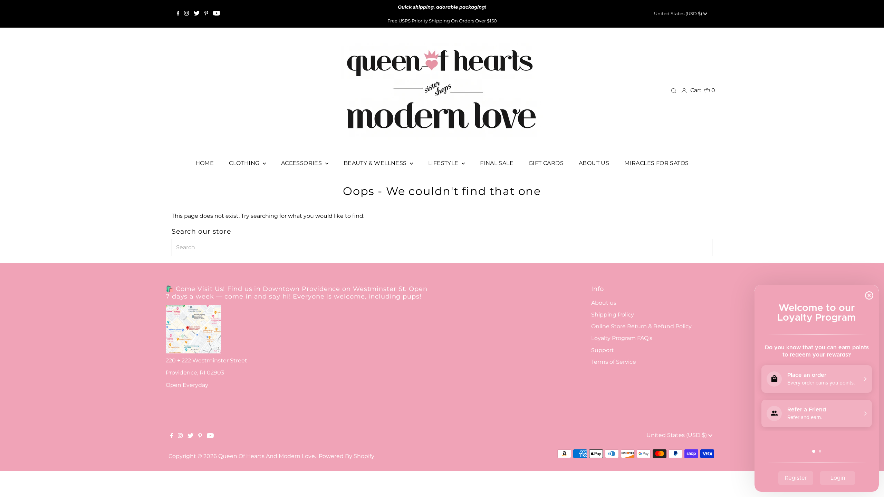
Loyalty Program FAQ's (621, 338)
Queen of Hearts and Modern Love (266, 456)
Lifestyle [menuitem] (444, 163)
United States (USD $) (678, 13)
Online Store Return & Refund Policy (641, 326)
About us (603, 303)
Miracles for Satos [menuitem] (656, 163)
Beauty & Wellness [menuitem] (376, 163)
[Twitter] (196, 14)
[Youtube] (216, 14)
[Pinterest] (206, 14)
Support (602, 350)
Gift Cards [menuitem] (546, 163)
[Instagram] (186, 14)
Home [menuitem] (204, 163)
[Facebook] (178, 14)
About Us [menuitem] (594, 163)
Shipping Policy (612, 314)
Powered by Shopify (346, 456)
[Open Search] (673, 90)
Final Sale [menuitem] (496, 163)
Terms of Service (613, 362)
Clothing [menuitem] (245, 163)
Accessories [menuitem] (302, 163)
